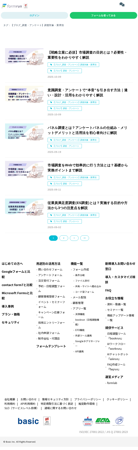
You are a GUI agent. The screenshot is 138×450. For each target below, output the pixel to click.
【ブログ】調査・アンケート (66, 71)
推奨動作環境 (86, 404)
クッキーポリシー (117, 399)
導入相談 (122, 4)
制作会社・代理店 (49, 338)
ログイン (34, 15)
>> (85, 238)
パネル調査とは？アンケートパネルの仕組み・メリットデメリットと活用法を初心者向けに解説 (88, 130)
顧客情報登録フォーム (51, 296)
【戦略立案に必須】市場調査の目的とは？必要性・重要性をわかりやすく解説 (88, 54)
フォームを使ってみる (103, 15)
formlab (112, 383)
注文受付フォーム (49, 280)
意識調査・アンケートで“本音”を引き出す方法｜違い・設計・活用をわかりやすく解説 (88, 92)
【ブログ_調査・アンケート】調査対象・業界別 (74, 64)
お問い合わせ (29, 399)
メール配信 (79, 297)
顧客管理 (78, 303)
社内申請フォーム (49, 333)
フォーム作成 (81, 269)
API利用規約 (28, 404)
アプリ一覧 (79, 308)
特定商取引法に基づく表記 (57, 404)
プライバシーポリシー (87, 399)
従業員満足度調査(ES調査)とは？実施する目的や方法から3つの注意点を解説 (88, 205)
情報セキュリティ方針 (55, 399)
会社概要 (9, 399)
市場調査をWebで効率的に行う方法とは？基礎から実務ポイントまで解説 (88, 167)
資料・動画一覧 (116, 304)
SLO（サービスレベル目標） (21, 408)
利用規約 (9, 404)
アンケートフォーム (50, 275)
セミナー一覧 (115, 310)
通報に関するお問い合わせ (60, 408)
